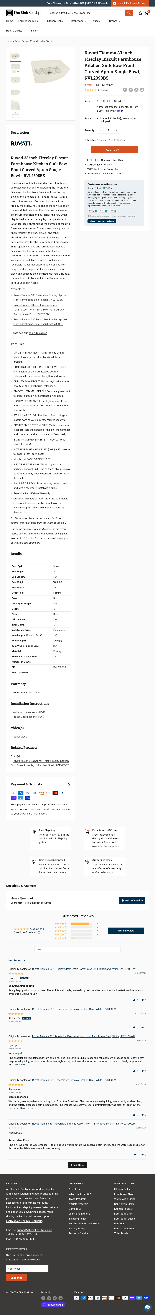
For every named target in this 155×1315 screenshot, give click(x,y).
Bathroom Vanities (124, 1228)
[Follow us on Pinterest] (55, 1298)
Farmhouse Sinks (28, 20)
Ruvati (88, 85)
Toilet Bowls (121, 1233)
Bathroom (77, 20)
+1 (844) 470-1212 (26, 1234)
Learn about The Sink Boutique (24, 1220)
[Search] (129, 13)
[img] (15, 973)
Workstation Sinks (124, 1198)
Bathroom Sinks (123, 1213)
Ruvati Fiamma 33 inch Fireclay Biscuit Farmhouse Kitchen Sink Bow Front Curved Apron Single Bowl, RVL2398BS (38, 310)
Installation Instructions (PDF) (28, 712)
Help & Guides (14, 30)
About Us (74, 1189)
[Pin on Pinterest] (131, 89)
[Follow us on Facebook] (43, 1298)
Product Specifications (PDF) (27, 716)
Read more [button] (21, 1064)
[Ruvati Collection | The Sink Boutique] (21, 140)
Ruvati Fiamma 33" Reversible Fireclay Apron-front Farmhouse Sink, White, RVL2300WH (83, 1123)
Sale (33, 30)
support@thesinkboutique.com (34, 1230)
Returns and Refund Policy (84, 1223)
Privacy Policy (77, 1228)
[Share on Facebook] (125, 89)
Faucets (96, 20)
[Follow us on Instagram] (49, 1298)
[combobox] (86, 13)
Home (9, 20)
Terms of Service (79, 1233)
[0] (146, 13)
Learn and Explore (79, 1213)
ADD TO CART (114, 149)
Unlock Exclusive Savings (132, 3)
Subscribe (16, 1277)
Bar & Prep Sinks (124, 1203)
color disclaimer (38, 332)
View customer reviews (102, 221)
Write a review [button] (126, 930)
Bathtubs (119, 1223)
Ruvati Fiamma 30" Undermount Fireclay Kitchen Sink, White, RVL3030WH (75, 1009)
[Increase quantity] (116, 130)
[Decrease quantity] (100, 130)
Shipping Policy (77, 1218)
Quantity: (89, 130)
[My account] (140, 13)
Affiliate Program (78, 1203)
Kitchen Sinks (55, 20)
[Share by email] (142, 89)
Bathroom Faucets (124, 1218)
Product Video (19, 736)
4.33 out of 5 (37, 928)
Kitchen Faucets (123, 1208)
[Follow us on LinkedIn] (60, 1298)
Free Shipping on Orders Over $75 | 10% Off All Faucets (77, 3)
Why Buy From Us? (80, 1194)
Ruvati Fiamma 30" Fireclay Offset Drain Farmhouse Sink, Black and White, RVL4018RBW (84, 968)
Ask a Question (134, 900)
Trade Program (77, 1198)
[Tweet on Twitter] (136, 89)
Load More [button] (77, 1164)
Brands (113, 20)
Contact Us (75, 1208)
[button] (61, 924)
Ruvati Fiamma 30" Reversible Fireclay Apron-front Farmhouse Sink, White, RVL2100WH (83, 1036)
